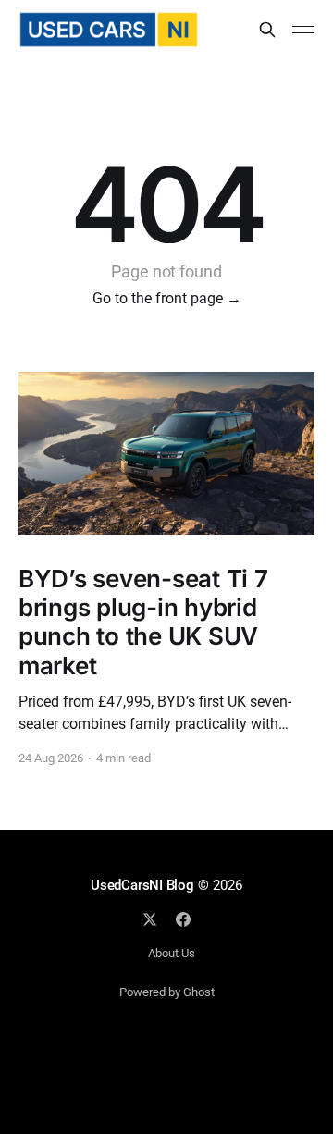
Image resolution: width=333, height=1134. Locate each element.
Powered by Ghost (167, 992)
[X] (149, 919)
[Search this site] (267, 29)
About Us (171, 953)
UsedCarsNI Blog (142, 885)
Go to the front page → (166, 298)
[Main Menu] (303, 29)
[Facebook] (183, 919)
